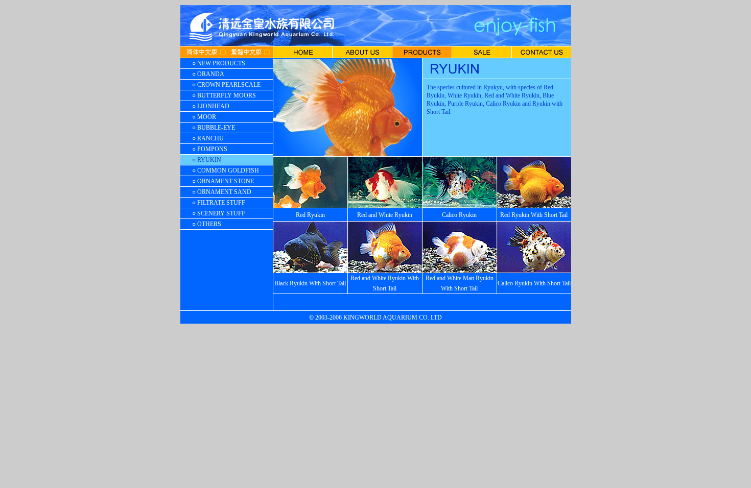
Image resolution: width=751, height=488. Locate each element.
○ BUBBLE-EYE (213, 127)
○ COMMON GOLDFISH (225, 170)
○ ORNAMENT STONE (223, 181)
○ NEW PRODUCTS (218, 63)
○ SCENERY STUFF (218, 213)
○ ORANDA (208, 74)
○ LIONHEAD (210, 106)
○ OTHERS (206, 224)
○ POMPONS (209, 149)
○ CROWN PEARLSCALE (226, 84)
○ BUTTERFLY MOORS (224, 95)
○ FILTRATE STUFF (218, 202)
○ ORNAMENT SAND (221, 192)
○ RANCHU (208, 138)
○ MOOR (204, 116)
